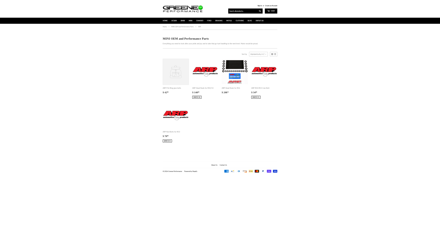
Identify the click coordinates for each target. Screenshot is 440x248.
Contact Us (223, 165)
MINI (190, 21)
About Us (260, 21)
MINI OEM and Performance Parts (182, 27)
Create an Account (271, 6)
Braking (219, 21)
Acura (174, 21)
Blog (250, 21)
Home (165, 21)
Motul (229, 21)
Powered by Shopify (190, 171)
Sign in (260, 6)
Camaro (199, 21)
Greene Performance (175, 171)
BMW (183, 21)
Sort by (244, 54)
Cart (273, 11)
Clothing (240, 21)
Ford (209, 21)
